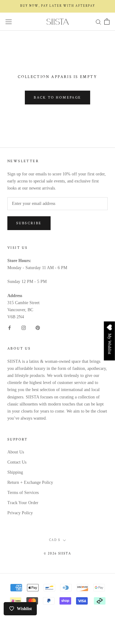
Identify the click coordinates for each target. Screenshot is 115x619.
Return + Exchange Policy (30, 482)
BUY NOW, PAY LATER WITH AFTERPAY (57, 6)
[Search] (98, 21)
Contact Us (16, 462)
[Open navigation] (9, 21)
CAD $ (54, 540)
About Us (15, 452)
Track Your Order (22, 502)
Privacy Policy (20, 513)
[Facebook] (9, 327)
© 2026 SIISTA (57, 553)
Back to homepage (57, 97)
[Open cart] (106, 21)
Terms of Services (23, 492)
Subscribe (29, 223)
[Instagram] (23, 327)
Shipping (15, 472)
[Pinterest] (38, 327)
